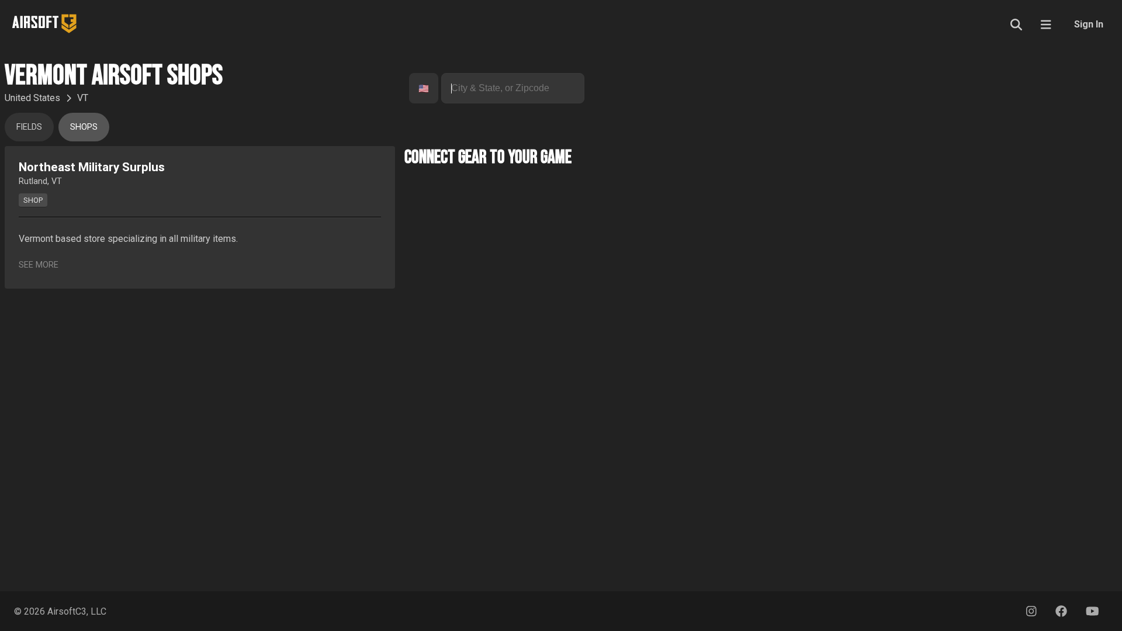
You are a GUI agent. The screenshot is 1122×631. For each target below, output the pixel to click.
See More (38, 265)
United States (32, 97)
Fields (29, 127)
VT (82, 97)
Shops (84, 127)
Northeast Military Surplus (92, 167)
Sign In (1088, 24)
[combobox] (419, 88)
